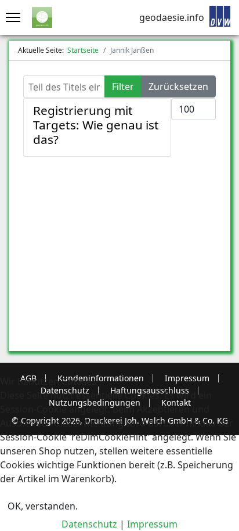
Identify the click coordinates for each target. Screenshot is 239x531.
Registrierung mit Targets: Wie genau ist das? (96, 124)
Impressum (152, 524)
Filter (123, 86)
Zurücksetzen (178, 86)
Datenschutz (89, 524)
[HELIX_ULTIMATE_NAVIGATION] (10, 17)
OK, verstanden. (43, 506)
